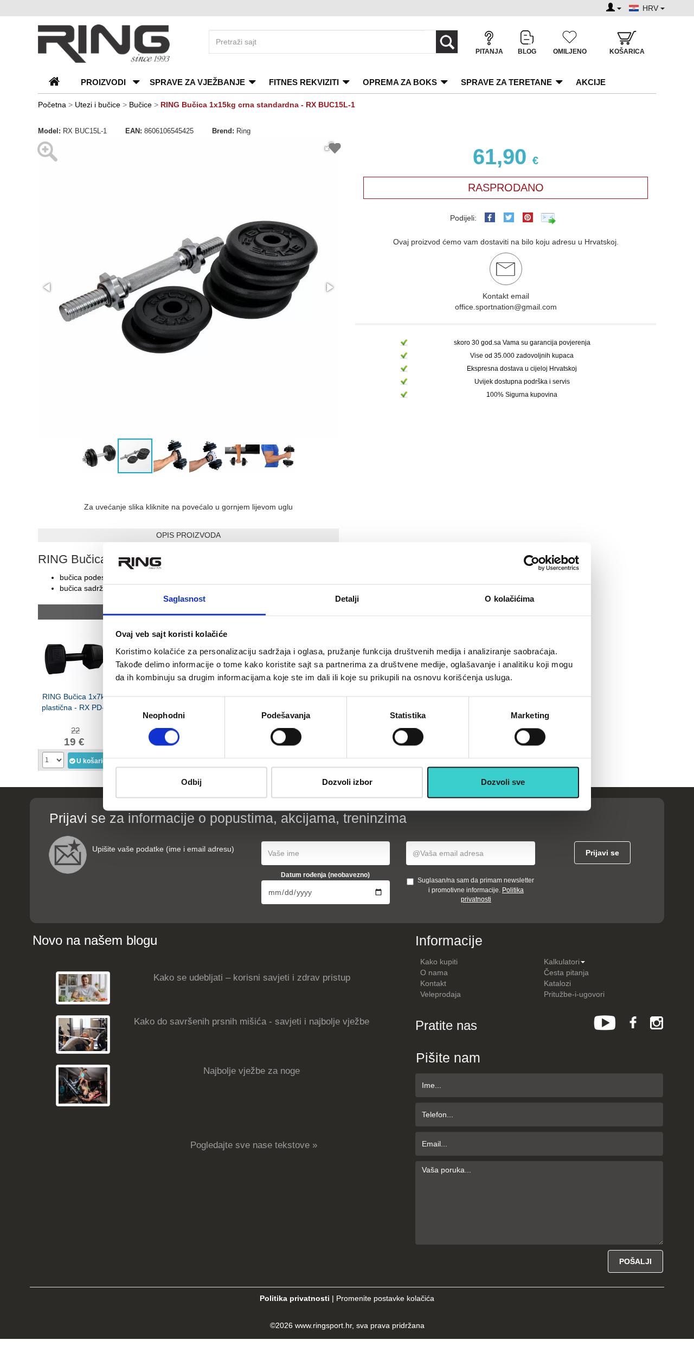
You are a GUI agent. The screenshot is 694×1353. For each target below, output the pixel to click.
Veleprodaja (440, 994)
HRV (651, 8)
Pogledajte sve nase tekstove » (253, 1145)
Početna (52, 104)
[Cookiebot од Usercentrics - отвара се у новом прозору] (531, 563)
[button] (47, 287)
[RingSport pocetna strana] (59, 82)
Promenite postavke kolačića (385, 1298)
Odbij (191, 782)
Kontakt (433, 983)
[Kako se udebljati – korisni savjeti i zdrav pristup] (83, 987)
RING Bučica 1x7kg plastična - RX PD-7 (75, 702)
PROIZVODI (103, 82)
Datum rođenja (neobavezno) (325, 875)
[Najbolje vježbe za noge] (83, 1085)
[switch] (286, 737)
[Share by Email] (548, 218)
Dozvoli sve (503, 782)
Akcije (591, 82)
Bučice (141, 104)
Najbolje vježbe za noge (251, 1071)
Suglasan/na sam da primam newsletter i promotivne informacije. (475, 890)
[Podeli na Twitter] (509, 217)
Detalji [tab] (347, 598)
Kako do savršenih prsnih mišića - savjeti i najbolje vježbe (251, 1021)
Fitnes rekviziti (304, 82)
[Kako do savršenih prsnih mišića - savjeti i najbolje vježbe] (83, 1034)
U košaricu (91, 761)
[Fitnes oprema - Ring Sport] (114, 43)
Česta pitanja (566, 972)
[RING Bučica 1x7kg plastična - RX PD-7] (75, 657)
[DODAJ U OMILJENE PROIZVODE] (335, 150)
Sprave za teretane (506, 82)
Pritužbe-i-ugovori (574, 994)
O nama (434, 972)
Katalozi (557, 983)
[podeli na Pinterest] (528, 217)
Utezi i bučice (97, 104)
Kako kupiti (439, 961)
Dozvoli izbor (347, 782)
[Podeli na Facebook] (490, 217)
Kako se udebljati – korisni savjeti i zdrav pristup (251, 977)
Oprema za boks (400, 82)
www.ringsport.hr (323, 1325)
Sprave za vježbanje (197, 82)
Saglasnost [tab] (184, 598)
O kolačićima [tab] (509, 598)
